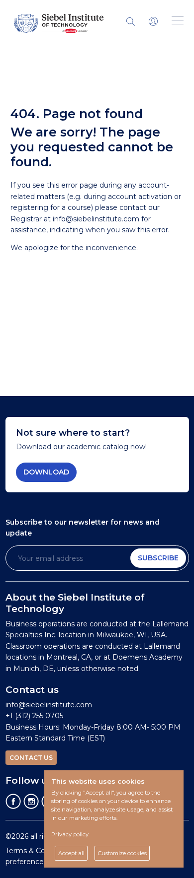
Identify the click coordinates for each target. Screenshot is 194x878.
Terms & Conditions (39, 850)
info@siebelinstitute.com (96, 218)
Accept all (71, 853)
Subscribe (158, 557)
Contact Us (31, 757)
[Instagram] (31, 800)
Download (46, 472)
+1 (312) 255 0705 (34, 715)
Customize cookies (122, 853)
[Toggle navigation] (153, 20)
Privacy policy (70, 834)
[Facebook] (13, 800)
